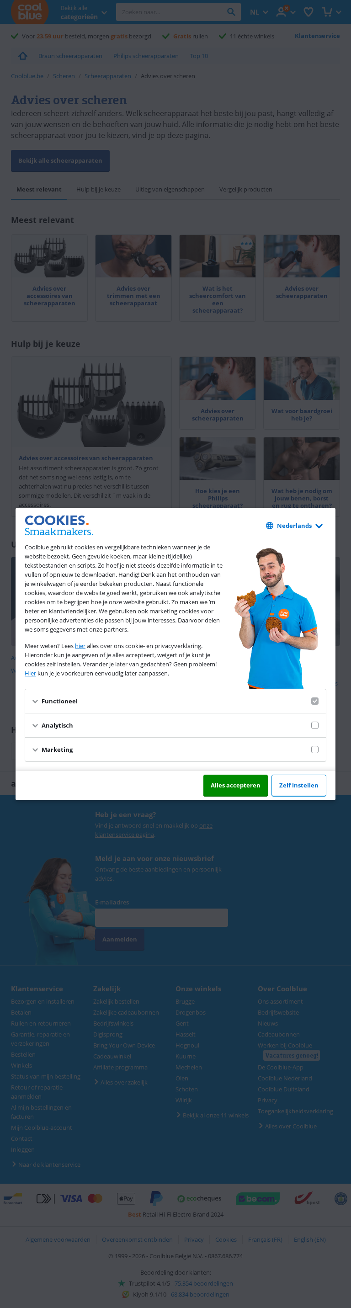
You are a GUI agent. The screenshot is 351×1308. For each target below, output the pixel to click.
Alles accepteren (236, 785)
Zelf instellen (299, 785)
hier (80, 646)
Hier (30, 673)
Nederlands (294, 525)
